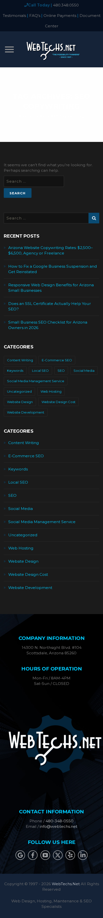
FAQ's (34, 15)
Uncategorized (19, 391)
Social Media (84, 371)
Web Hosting (51, 391)
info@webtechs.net (58, 826)
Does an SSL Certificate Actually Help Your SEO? (49, 306)
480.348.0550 (66, 5)
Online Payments (60, 15)
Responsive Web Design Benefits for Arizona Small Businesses (51, 288)
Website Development (25, 412)
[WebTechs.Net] (52, 49)
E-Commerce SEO (57, 360)
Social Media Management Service (35, 381)
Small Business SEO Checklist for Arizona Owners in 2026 (47, 325)
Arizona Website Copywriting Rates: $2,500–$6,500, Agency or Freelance (50, 250)
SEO (61, 371)
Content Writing (20, 360)
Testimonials (14, 15)
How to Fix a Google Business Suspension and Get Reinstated (52, 269)
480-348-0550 (60, 821)
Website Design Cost (59, 402)
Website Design (20, 402)
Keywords (15, 371)
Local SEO (40, 371)
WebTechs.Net (66, 883)
